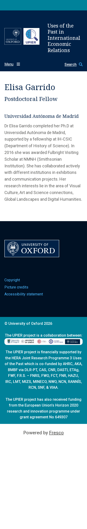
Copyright (12, 280)
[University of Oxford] (12, 36)
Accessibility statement (23, 294)
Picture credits (16, 287)
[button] (71, 64)
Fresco (56, 432)
